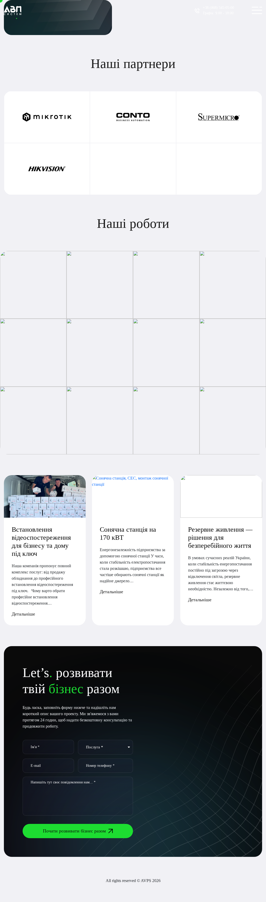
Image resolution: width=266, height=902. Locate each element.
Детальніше (23, 614)
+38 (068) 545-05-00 (218, 8)
